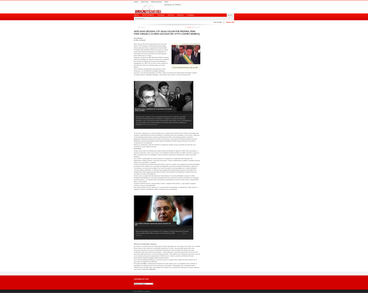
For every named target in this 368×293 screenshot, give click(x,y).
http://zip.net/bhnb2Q (149, 269)
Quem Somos (145, 2)
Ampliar (188, 82)
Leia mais (178, 233)
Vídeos (166, 2)
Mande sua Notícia (156, 2)
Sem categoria (141, 27)
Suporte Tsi (190, 27)
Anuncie (136, 2)
